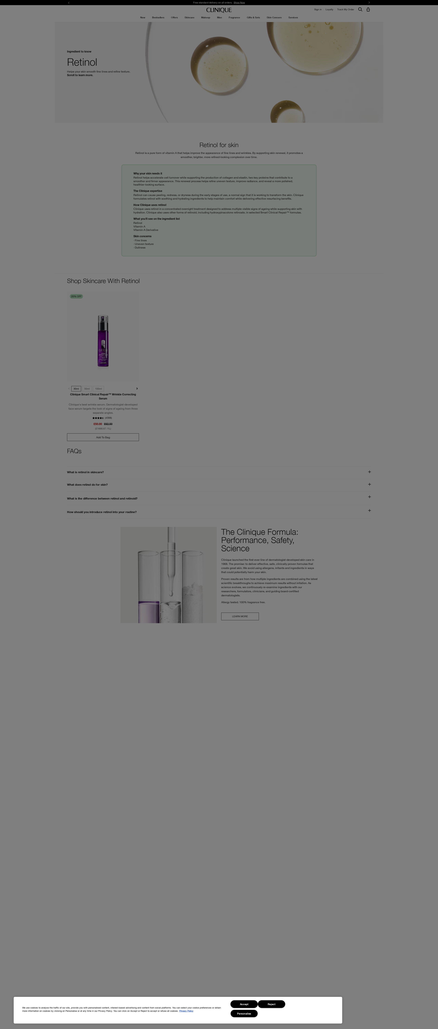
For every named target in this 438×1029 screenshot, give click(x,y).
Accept (244, 1004)
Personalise (244, 1013)
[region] (178, 1010)
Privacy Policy (186, 1011)
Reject (271, 1004)
